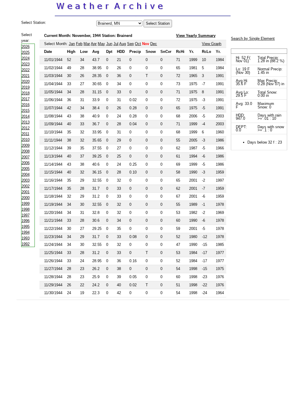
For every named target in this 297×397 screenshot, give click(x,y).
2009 (25, 145)
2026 (25, 46)
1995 (25, 226)
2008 (25, 151)
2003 (25, 180)
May (101, 44)
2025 (25, 52)
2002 (25, 186)
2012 (25, 128)
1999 (25, 203)
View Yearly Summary (195, 35)
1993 (25, 238)
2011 (25, 134)
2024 (25, 58)
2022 (25, 70)
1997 (25, 215)
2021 (25, 76)
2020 (25, 81)
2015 (25, 110)
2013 (25, 122)
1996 (25, 221)
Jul (115, 44)
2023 (25, 64)
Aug (122, 44)
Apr (94, 44)
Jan (72, 44)
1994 (25, 232)
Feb (79, 44)
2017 (25, 99)
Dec (153, 44)
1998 (25, 209)
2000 (25, 198)
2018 (25, 93)
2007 (25, 157)
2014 (25, 116)
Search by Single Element (253, 38)
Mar (87, 44)
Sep (130, 44)
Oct (138, 44)
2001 (25, 192)
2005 (25, 169)
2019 (25, 87)
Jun (109, 44)
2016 (25, 105)
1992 (25, 244)
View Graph (211, 44)
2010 (25, 139)
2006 (25, 163)
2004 (25, 174)
